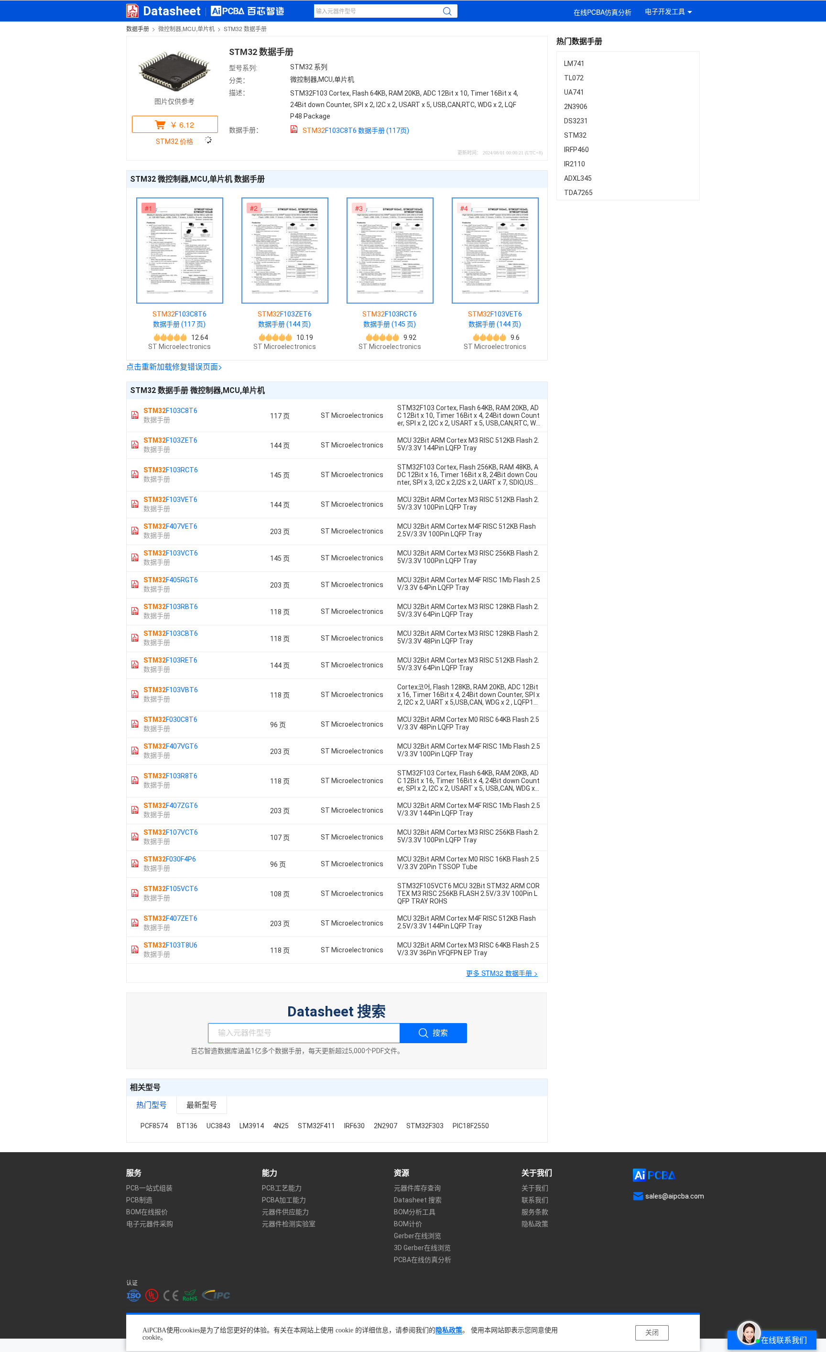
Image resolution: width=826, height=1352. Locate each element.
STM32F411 (316, 1126)
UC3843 (218, 1126)
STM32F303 (425, 1126)
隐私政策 (448, 1330)
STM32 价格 (174, 141)
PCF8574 (154, 1126)
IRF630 (354, 1126)
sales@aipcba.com (674, 1196)
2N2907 (385, 1126)
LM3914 (251, 1126)
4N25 (281, 1126)
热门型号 (151, 1104)
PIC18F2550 (471, 1126)
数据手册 (137, 28)
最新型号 (201, 1104)
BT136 (187, 1126)
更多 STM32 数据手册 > (502, 973)
